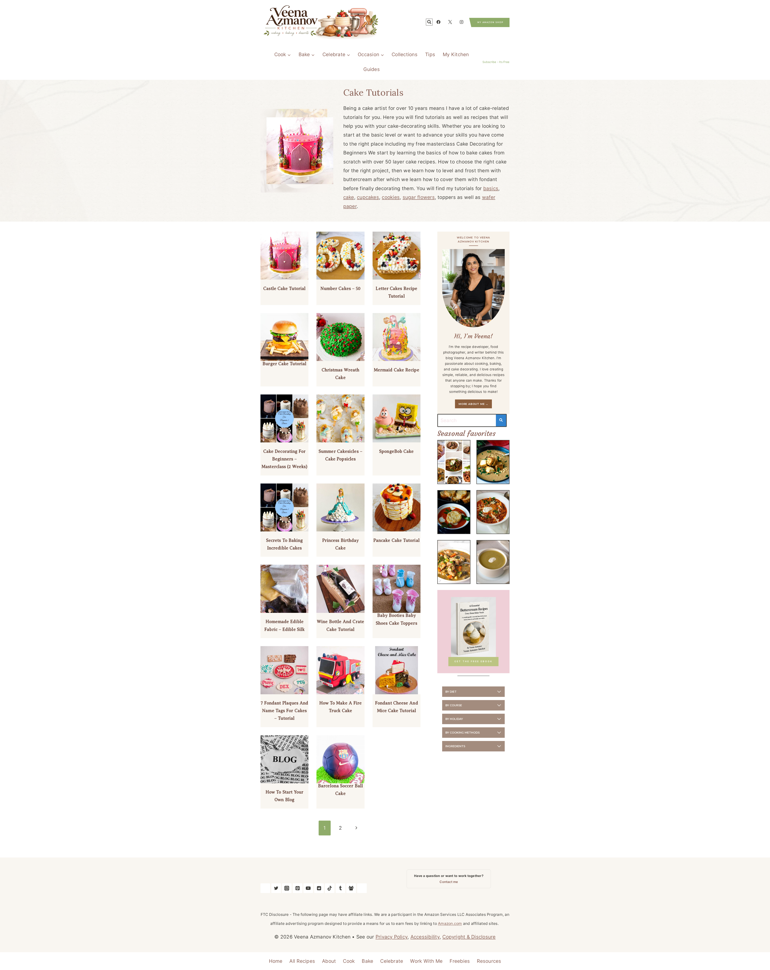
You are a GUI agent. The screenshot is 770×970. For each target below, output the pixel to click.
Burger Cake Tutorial (284, 363)
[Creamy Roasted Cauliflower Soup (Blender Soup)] (493, 462)
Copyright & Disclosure (468, 937)
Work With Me (426, 961)
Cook (349, 961)
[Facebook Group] (351, 888)
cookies (391, 197)
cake (348, 197)
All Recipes (302, 961)
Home (276, 961)
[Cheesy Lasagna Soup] (493, 512)
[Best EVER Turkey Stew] (454, 562)
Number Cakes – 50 (340, 288)
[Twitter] (276, 888)
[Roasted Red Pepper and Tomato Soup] (454, 512)
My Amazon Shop (490, 22)
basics (490, 188)
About (329, 961)
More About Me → (473, 403)
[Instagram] (461, 22)
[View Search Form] (429, 22)
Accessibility (425, 937)
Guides (371, 69)
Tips (430, 54)
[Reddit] (319, 888)
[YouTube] (308, 888)
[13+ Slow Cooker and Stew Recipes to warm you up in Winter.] (454, 462)
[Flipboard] (362, 888)
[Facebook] (438, 22)
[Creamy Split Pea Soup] (493, 562)
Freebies (460, 961)
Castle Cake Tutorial (284, 288)
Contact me (449, 882)
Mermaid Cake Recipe (396, 369)
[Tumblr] (340, 888)
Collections (404, 54)
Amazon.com (450, 923)
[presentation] (284, 256)
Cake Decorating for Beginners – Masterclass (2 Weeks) (284, 459)
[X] (450, 22)
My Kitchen (456, 54)
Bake (367, 961)
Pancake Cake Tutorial (396, 540)
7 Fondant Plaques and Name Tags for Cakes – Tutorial (284, 710)
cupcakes (368, 197)
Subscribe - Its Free (495, 62)
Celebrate (391, 961)
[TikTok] (329, 888)
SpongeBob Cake (396, 451)
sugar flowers (419, 197)
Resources (489, 961)
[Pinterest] (297, 888)
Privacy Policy (391, 937)
